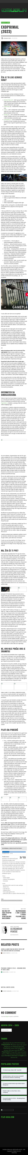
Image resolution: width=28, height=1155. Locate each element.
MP (18, 1055)
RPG (19, 1050)
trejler (21, 1055)
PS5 (8, 1054)
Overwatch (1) (7, 119)
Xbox (15, 1055)
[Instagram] (17, 1)
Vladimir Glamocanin (7, 991)
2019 (15, 1043)
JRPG (25, 1052)
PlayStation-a (4, 403)
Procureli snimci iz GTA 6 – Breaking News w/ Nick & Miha (13, 969)
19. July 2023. (14, 38)
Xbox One (10, 1055)
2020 (16, 1048)
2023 (10, 1050)
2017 (25, 1055)
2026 (3, 1054)
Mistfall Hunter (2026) (7, 987)
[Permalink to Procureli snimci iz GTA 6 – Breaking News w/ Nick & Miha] (14, 981)
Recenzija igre (19, 900)
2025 (22, 1046)
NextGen (14, 1044)
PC (21, 1049)
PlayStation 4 (6, 1044)
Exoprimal (7, 900)
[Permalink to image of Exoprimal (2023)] (14, 48)
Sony (9, 1046)
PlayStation (7, 1048)
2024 (10, 1054)
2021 (16, 1052)
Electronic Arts (14, 1057)
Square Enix (19, 1044)
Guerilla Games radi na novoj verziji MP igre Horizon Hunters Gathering (12, 950)
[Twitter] (19, 1)
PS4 (6, 1056)
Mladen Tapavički (6, 953)
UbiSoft (13, 1048)
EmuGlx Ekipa (5, 972)
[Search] (3, 1)
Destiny (6, 114)
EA (23, 1050)
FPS (24, 1048)
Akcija (6, 1046)
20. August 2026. (14, 953)
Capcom (2, 900)
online (13, 1054)
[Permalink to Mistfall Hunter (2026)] (14, 1000)
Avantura (22, 1043)
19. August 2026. (12, 972)
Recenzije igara (5, 22)
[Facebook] (14, 1)
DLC (5, 1054)
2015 (12, 1046)
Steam (19, 1052)
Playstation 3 (19, 1054)
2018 (22, 1052)
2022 (12, 1043)
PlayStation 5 (12, 900)
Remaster (6, 1050)
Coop (13, 1052)
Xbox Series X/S (7, 1043)
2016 (18, 1043)
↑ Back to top (14, 1152)
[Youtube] (22, 1)
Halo (5, 109)
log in (7, 1016)
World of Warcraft (8, 100)
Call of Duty (7, 106)
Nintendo (20, 1048)
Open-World (14, 1050)
